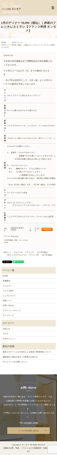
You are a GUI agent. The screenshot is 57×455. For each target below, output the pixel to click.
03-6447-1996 (31, 422)
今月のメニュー (17, 42)
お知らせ (6, 329)
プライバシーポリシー (12, 310)
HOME (3, 42)
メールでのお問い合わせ (28, 431)
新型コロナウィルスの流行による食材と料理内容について (27, 352)
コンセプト (7, 286)
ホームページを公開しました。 (16, 362)
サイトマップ (8, 315)
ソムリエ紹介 (8, 291)
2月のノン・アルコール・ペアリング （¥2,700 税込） (26, 252)
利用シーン (7, 301)
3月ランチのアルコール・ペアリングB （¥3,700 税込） (30, 255)
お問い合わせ (8, 305)
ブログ (5, 334)
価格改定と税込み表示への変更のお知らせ (20, 357)
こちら (16, 236)
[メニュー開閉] (53, 7)
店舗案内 (6, 281)
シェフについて (9, 296)
